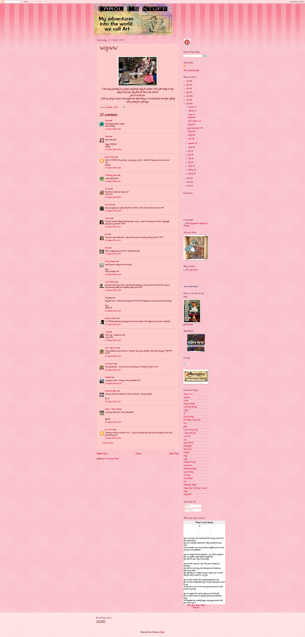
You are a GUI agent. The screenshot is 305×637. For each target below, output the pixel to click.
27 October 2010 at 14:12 (113, 227)
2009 (188, 178)
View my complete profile (191, 70)
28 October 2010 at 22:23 (113, 384)
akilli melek (108, 205)
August (190, 147)
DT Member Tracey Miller (192, 420)
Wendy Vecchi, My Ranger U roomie (195, 488)
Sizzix (185, 456)
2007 (188, 186)
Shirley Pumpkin (110, 261)
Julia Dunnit (109, 430)
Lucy (185, 439)
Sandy (107, 120)
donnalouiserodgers (111, 391)
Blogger (162, 632)
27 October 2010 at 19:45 (113, 356)
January (190, 173)
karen (106, 248)
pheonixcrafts (187, 446)
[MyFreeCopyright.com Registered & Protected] (195, 226)
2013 (188, 92)
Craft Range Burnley (190, 407)
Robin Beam (187, 449)
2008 (188, 182)
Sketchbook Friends (189, 462)
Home (138, 454)
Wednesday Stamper (189, 485)
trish (184, 481)
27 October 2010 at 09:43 (113, 150)
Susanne (107, 218)
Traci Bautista (187, 478)
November (191, 111)
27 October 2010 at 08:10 (113, 129)
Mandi (107, 136)
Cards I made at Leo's (194, 121)
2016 (188, 85)
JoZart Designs (110, 157)
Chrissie (107, 189)
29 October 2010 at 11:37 (113, 402)
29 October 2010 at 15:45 (113, 422)
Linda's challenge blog (190, 430)
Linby (107, 332)
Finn (184, 423)
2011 (187, 100)
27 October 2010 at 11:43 (113, 181)
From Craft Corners (191, 286)
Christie (185, 400)
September (191, 143)
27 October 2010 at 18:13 (113, 325)
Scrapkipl (186, 452)
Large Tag (191, 139)
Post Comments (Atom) (112, 459)
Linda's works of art (189, 433)
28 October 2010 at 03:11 (113, 370)
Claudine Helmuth (189, 404)
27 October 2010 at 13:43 (113, 211)
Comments (189, 510)
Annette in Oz (187, 394)
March (190, 166)
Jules (106, 234)
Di (184, 413)
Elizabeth (108, 377)
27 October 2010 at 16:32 (113, 274)
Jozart (185, 426)
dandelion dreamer (110, 318)
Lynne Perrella (188, 443)
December (191, 107)
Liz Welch (186, 436)
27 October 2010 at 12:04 (113, 197)
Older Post (174, 454)
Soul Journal (187, 465)
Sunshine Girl (109, 364)
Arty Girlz (186, 397)
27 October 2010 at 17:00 (113, 290)
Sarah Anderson (110, 282)
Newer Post (102, 454)
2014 (188, 89)
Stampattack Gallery (189, 468)
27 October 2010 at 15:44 (113, 254)
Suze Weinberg (188, 472)
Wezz (185, 491)
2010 (188, 104)
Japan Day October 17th (195, 128)
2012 (188, 96)
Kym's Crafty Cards (111, 348)
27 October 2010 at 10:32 (113, 168)
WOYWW (191, 117)
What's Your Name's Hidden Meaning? (196, 606)
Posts (188, 506)
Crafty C (186, 410)
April (190, 162)
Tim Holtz (186, 475)
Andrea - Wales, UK (111, 409)
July (189, 151)
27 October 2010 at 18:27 (113, 340)
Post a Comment (108, 443)
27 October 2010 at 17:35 (113, 311)
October (190, 114)
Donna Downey (188, 417)
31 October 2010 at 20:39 (113, 438)
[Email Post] (123, 107)
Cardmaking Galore (111, 175)
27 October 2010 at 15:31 (113, 240)
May (190, 158)
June (189, 155)
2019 (188, 81)
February (191, 170)
